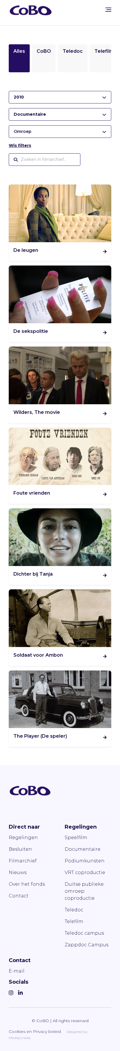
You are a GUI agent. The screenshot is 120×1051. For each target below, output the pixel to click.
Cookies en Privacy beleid (35, 1031)
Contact (19, 896)
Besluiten (20, 849)
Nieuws (18, 872)
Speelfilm (76, 837)
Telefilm (104, 51)
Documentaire (82, 849)
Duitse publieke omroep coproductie (84, 891)
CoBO (44, 51)
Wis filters (20, 145)
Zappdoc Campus (86, 945)
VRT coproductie (85, 872)
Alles (19, 51)
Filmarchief (23, 861)
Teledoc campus (84, 933)
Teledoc (73, 51)
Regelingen (23, 837)
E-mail (16, 971)
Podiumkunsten (85, 861)
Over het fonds (27, 884)
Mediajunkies (20, 1038)
